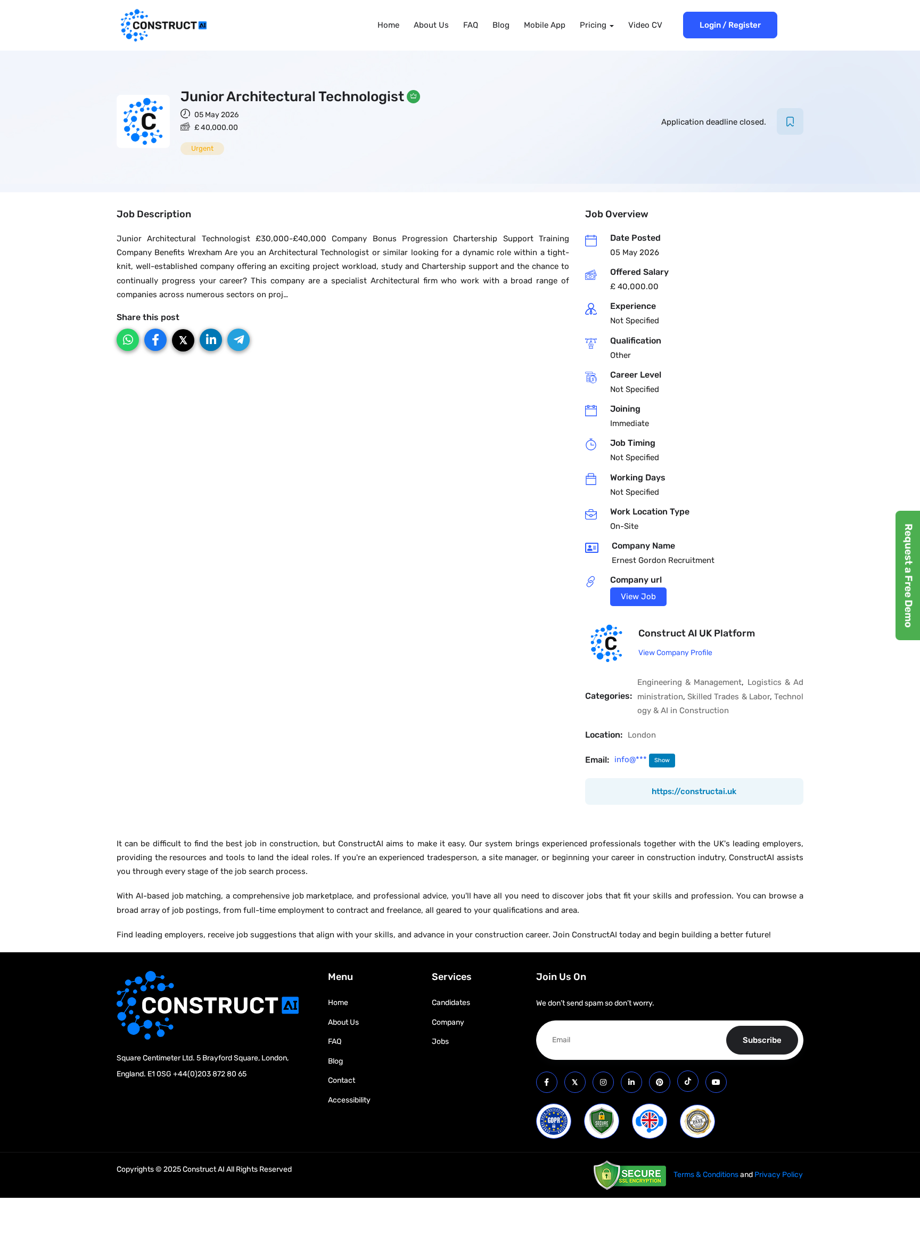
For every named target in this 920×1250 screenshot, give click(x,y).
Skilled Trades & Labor (728, 696)
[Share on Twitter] (183, 340)
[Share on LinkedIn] (211, 340)
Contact (341, 1080)
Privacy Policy (778, 1174)
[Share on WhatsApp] (128, 340)
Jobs (440, 1041)
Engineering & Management (689, 682)
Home (388, 25)
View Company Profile (675, 652)
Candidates (451, 1002)
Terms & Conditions (705, 1174)
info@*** (631, 759)
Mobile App (544, 25)
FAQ (470, 25)
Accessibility (349, 1100)
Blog (501, 25)
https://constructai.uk (694, 791)
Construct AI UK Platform (696, 633)
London (642, 735)
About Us (431, 25)
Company (448, 1022)
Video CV (645, 25)
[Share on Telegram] (238, 340)
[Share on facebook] (155, 340)
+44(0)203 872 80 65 (210, 1074)
